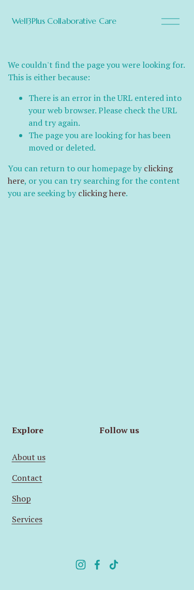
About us (29, 457)
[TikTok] (114, 564)
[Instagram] (81, 564)
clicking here (102, 193)
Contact (27, 477)
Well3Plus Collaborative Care (64, 21)
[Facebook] (97, 564)
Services (27, 519)
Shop (21, 498)
